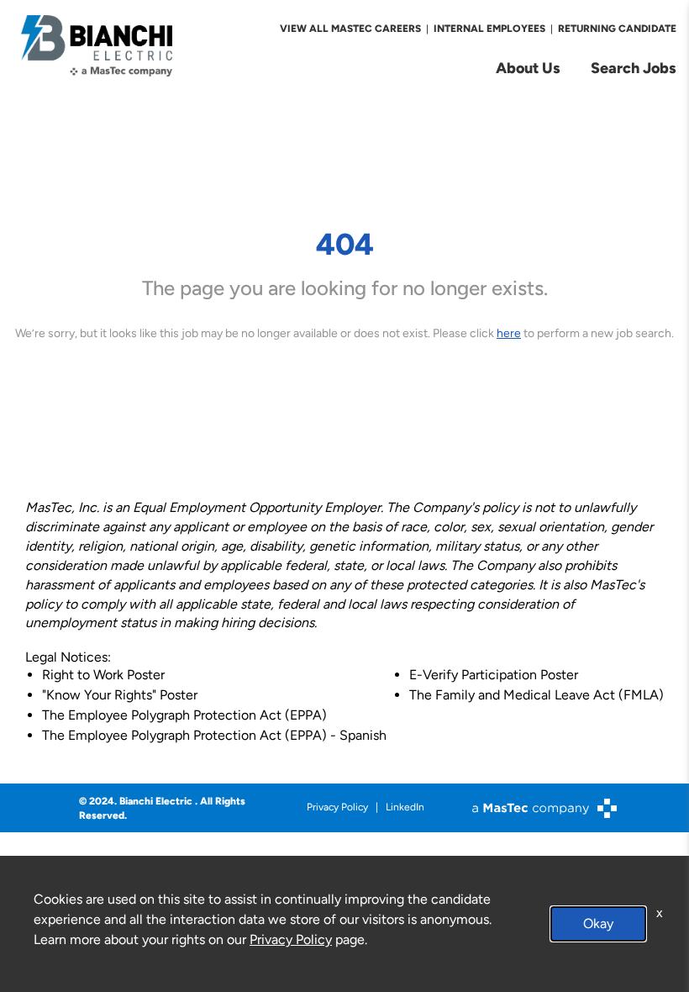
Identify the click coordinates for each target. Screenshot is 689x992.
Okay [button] (598, 923)
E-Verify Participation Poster (493, 675)
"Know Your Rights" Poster (119, 695)
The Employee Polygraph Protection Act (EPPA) (184, 715)
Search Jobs (633, 68)
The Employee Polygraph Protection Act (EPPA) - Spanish (214, 735)
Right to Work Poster (103, 675)
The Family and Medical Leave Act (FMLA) (536, 695)
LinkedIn (405, 807)
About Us (528, 68)
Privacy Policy (337, 807)
